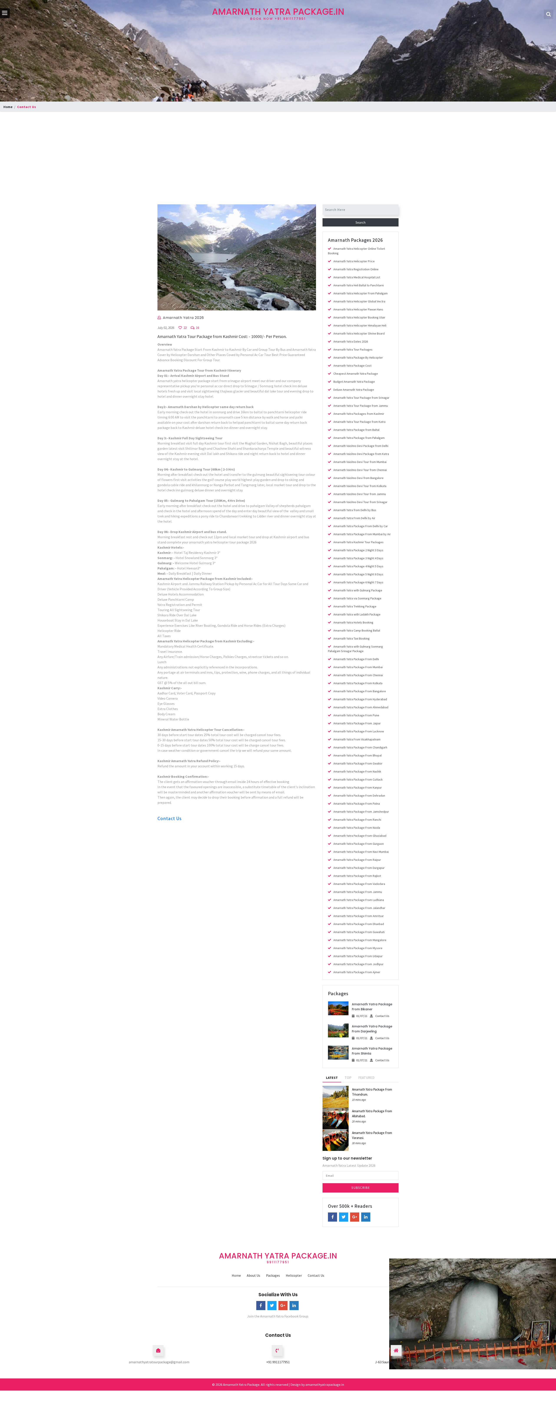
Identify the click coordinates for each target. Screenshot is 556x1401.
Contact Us (169, 818)
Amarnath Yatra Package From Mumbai (358, 667)
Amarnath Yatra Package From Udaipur (358, 956)
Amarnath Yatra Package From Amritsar (358, 916)
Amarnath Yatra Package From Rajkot (357, 876)
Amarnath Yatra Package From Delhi (356, 659)
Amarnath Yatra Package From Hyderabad (360, 699)
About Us (253, 1275)
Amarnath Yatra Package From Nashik (357, 771)
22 (185, 328)
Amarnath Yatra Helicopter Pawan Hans (358, 309)
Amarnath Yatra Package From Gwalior (357, 763)
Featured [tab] (366, 1077)
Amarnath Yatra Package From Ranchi (357, 820)
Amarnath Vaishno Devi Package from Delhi (360, 446)
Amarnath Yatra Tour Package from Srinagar (361, 398)
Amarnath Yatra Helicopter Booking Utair (359, 317)
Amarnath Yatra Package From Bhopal (357, 755)
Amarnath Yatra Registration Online (356, 269)
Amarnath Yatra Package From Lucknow (358, 731)
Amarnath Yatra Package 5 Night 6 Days (358, 574)
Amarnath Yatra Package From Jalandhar (359, 908)
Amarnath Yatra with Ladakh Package (357, 614)
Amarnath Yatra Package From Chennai (358, 675)
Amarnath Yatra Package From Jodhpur (358, 964)
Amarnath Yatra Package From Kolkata (357, 683)
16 (197, 328)
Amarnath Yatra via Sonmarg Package (357, 598)
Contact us (26, 107)
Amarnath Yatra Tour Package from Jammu (360, 406)
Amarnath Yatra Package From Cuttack (358, 779)
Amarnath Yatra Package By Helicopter (358, 357)
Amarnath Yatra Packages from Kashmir (358, 414)
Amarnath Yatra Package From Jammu (357, 892)
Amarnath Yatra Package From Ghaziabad (359, 836)
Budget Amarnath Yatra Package (354, 382)
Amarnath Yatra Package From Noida (356, 828)
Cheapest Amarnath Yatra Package (355, 374)
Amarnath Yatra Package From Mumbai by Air (362, 534)
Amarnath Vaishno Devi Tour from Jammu (359, 494)
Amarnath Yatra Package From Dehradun (359, 795)
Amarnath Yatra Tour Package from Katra (359, 422)
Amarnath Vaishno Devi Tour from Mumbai (360, 462)
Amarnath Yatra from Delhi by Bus (354, 510)
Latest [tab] (332, 1077)
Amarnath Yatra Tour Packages (352, 349)
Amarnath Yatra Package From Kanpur (357, 787)
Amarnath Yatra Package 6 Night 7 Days (358, 582)
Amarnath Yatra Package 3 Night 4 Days (358, 558)
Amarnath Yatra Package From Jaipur (357, 723)
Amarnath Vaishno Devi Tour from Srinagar (360, 502)
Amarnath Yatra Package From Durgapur (359, 868)
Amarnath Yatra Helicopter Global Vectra (359, 301)
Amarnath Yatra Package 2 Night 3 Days (358, 550)
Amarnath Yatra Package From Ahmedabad (360, 707)
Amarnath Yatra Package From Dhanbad (358, 924)
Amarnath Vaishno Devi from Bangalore (358, 478)
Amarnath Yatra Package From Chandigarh (360, 747)
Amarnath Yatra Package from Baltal (356, 430)
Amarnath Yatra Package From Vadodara (359, 884)
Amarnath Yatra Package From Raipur (357, 860)
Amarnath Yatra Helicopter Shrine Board (359, 333)
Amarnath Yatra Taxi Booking (351, 638)
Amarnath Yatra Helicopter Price (354, 261)
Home (7, 107)
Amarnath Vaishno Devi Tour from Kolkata (359, 486)
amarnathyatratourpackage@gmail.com (159, 1362)
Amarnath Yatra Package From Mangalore (359, 940)
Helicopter (294, 1275)
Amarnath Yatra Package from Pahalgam (359, 438)
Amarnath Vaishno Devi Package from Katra (361, 454)
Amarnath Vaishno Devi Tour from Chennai (360, 470)
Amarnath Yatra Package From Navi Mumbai (361, 852)
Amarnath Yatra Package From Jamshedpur (361, 812)
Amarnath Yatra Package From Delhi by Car (360, 526)
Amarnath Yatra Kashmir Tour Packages (358, 542)
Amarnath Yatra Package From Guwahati (359, 932)
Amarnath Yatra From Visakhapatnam (357, 739)
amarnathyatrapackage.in (324, 1384)
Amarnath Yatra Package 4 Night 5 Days (358, 566)
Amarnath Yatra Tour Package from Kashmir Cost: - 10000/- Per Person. (222, 336)
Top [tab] (348, 1077)
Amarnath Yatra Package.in (278, 13)
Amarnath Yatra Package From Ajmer (356, 972)
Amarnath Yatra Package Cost (352, 365)
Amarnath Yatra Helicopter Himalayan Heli (359, 325)
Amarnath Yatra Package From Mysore (357, 948)
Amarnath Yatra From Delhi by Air (354, 518)
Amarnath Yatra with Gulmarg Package (357, 590)
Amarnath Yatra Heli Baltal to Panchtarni (358, 285)
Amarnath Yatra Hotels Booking (353, 622)
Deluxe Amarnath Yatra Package (353, 390)
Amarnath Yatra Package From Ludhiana (358, 900)
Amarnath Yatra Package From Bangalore (359, 691)
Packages (273, 1275)
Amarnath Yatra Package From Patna (356, 803)
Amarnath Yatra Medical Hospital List (356, 277)
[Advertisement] (278, 145)
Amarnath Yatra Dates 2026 (350, 341)
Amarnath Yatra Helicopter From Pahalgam (360, 293)
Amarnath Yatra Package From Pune (356, 715)
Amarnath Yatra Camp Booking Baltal (356, 630)
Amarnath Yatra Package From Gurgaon (358, 844)
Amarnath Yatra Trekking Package (354, 606)
